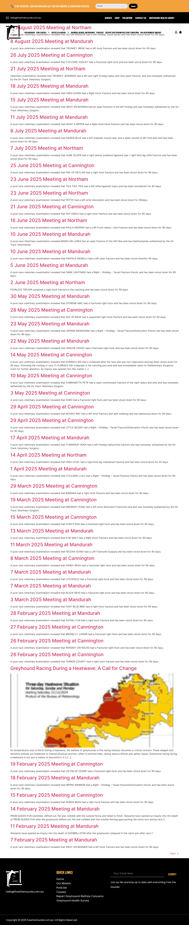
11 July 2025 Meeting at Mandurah (49, 117)
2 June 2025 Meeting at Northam (47, 282)
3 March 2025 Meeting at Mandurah (50, 599)
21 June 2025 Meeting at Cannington (52, 206)
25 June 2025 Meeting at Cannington (52, 165)
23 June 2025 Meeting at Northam (49, 179)
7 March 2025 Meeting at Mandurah (50, 572)
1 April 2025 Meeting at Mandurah (48, 469)
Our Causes (41, 32)
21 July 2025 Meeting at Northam (47, 69)
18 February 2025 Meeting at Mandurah (54, 778)
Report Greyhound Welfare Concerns (122, 32)
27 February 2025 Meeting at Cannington (56, 627)
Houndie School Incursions (83, 32)
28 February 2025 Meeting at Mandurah (55, 613)
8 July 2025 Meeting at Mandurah (48, 131)
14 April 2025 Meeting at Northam (48, 455)
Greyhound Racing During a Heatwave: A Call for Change (73, 668)
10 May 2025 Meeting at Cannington (51, 375)
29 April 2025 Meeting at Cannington (52, 407)
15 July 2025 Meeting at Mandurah (49, 100)
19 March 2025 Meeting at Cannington (53, 500)
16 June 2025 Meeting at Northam (48, 220)
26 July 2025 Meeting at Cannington (51, 55)
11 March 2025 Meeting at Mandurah (51, 544)
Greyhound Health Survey (161, 17)
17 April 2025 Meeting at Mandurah (49, 438)
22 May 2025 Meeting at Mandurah (49, 341)
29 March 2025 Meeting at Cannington (53, 486)
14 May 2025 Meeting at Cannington (51, 355)
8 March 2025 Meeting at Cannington (52, 558)
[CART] (180, 32)
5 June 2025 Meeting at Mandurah (49, 265)
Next (174, 853)
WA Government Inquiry (150, 32)
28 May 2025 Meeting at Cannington (51, 310)
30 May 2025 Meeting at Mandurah (50, 296)
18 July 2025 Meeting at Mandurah (49, 86)
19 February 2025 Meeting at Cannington (56, 764)
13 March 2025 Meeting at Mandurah (51, 531)
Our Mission (30, 32)
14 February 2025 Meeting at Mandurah (55, 809)
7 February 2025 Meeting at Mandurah (53, 840)
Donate (108, 17)
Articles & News (59, 32)
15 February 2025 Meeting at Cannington (56, 795)
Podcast (100, 32)
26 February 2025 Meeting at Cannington (57, 641)
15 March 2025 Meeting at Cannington (53, 517)
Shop (117, 17)
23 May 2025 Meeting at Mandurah (49, 324)
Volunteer (127, 17)
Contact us (140, 17)
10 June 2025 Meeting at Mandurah (50, 234)
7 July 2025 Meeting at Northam (46, 148)
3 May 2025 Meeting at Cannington (50, 393)
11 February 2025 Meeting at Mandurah (54, 826)
